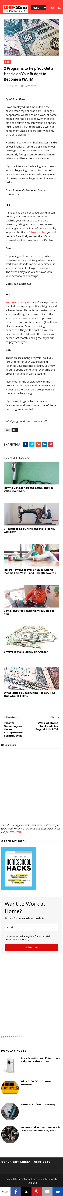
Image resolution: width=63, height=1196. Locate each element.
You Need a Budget (17, 302)
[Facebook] (15, 1191)
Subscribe (31, 947)
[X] (26, 1191)
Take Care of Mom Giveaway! (38, 1104)
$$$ (7, 62)
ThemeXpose (23, 1179)
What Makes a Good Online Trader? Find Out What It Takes (29, 694)
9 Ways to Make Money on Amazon (26, 651)
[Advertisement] (31, 813)
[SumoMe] (57, 1191)
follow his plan (37, 232)
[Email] (47, 1191)
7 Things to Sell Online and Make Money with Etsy (29, 530)
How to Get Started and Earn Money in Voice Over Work (28, 489)
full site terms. (14, 832)
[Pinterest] (36, 1191)
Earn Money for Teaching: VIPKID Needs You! (29, 612)
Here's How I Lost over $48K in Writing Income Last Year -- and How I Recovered (30, 571)
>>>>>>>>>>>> (12, 1036)
